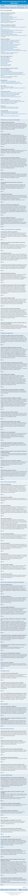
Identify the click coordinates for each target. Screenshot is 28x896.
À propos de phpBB (4, 844)
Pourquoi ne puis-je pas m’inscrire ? (6, 16)
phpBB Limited (3, 841)
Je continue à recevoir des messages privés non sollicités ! (10, 82)
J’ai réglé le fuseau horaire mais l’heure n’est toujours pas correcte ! (12, 30)
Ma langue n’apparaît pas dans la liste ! (7, 31)
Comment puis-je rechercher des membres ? (8, 95)
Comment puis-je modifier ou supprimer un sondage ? (9, 45)
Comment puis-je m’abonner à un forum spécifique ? (9, 102)
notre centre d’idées (4, 853)
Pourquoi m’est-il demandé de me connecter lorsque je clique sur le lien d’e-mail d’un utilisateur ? (14, 36)
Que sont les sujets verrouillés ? (6, 64)
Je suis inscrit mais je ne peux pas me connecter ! (9, 17)
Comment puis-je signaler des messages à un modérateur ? (10, 49)
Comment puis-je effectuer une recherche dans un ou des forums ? (12, 92)
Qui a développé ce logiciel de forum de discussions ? (9, 111)
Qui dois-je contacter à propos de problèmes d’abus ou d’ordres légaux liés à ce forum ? (14, 114)
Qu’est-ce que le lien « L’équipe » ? (6, 77)
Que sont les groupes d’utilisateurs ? (7, 71)
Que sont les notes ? (4, 63)
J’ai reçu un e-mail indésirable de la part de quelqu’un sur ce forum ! (12, 83)
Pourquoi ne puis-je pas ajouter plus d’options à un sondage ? (11, 44)
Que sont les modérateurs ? (5, 70)
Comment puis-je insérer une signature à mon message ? (10, 42)
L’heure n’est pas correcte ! (5, 29)
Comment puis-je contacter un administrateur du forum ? (10, 115)
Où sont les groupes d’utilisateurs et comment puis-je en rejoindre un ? (12, 72)
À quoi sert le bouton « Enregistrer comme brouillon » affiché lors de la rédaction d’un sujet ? (14, 51)
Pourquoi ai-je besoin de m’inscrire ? (7, 14)
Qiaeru (19, 893)
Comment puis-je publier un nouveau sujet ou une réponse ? (10, 40)
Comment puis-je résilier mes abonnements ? (8, 103)
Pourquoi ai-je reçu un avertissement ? (7, 48)
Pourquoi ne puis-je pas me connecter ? (7, 18)
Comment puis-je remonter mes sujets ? (7, 53)
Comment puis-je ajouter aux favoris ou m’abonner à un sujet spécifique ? (13, 101)
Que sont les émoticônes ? (5, 59)
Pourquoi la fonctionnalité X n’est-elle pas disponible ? (9, 112)
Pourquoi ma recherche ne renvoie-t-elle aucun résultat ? (10, 93)
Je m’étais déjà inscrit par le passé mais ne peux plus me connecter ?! (12, 19)
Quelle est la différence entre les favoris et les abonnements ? (11, 100)
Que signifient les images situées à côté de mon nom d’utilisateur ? (11, 32)
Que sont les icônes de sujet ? (6, 65)
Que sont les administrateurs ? (6, 69)
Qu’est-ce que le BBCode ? (5, 57)
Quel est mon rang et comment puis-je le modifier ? (9, 34)
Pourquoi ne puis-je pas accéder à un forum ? (8, 46)
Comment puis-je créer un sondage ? (7, 43)
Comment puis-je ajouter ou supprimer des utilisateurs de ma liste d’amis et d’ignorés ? (13, 88)
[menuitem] (3, 6)
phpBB (11, 892)
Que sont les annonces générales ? (6, 61)
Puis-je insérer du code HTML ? (6, 58)
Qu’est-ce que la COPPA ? (5, 15)
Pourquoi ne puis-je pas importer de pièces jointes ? (9, 47)
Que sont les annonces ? (5, 62)
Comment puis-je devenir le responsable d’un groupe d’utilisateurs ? (12, 73)
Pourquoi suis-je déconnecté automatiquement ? (8, 21)
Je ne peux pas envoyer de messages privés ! (8, 81)
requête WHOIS (3, 865)
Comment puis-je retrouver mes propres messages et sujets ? (11, 96)
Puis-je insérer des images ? (5, 60)
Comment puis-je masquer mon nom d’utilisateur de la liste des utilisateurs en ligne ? (13, 28)
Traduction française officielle (12, 893)
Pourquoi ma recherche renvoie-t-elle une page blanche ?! (10, 94)
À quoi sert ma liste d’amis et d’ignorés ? (7, 86)
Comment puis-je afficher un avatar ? (7, 33)
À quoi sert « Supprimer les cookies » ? (7, 22)
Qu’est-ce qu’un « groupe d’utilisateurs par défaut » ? (9, 76)
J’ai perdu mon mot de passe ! (6, 20)
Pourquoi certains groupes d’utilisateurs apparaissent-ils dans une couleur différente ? (13, 75)
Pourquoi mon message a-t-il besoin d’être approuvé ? (9, 52)
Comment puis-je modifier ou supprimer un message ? (9, 41)
